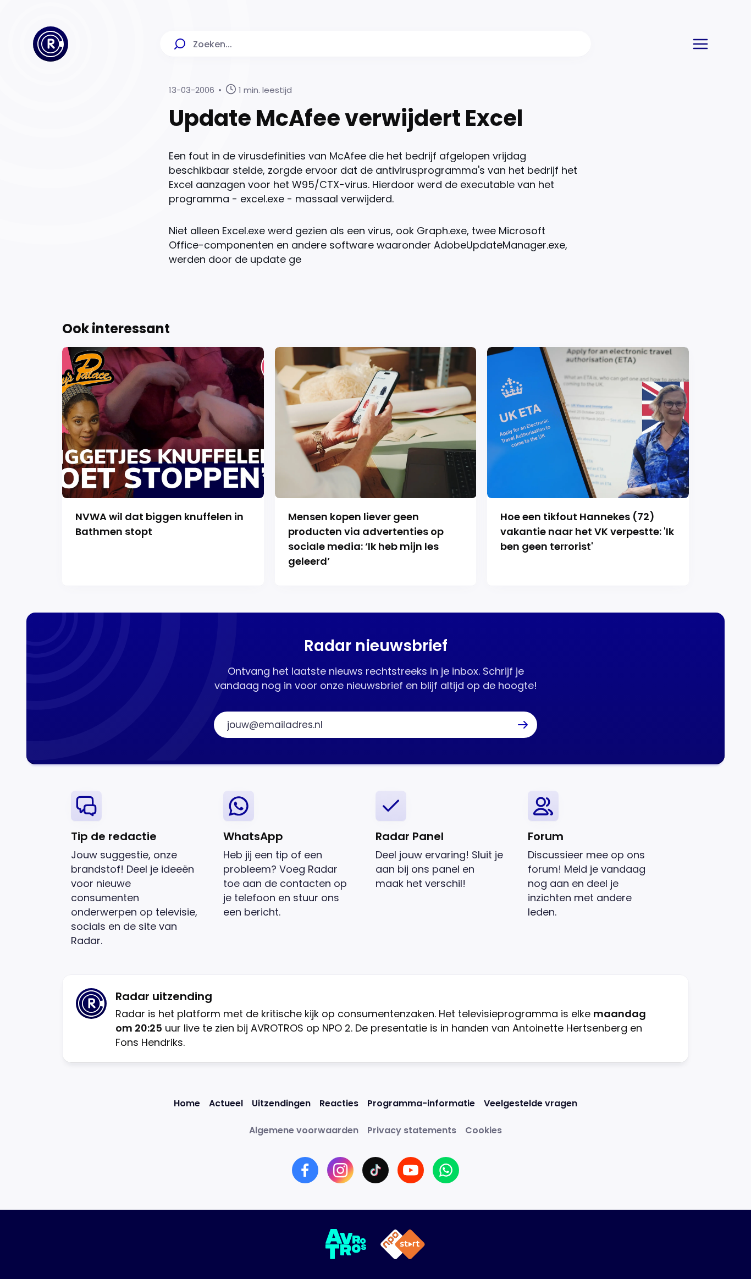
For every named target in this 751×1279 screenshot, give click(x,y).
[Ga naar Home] (50, 44)
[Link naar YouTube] (410, 1170)
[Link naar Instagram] (340, 1170)
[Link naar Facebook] (305, 1170)
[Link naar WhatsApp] (446, 1170)
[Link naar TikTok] (375, 1170)
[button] (700, 44)
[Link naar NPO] (403, 1244)
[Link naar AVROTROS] (346, 1244)
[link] (138, 869)
